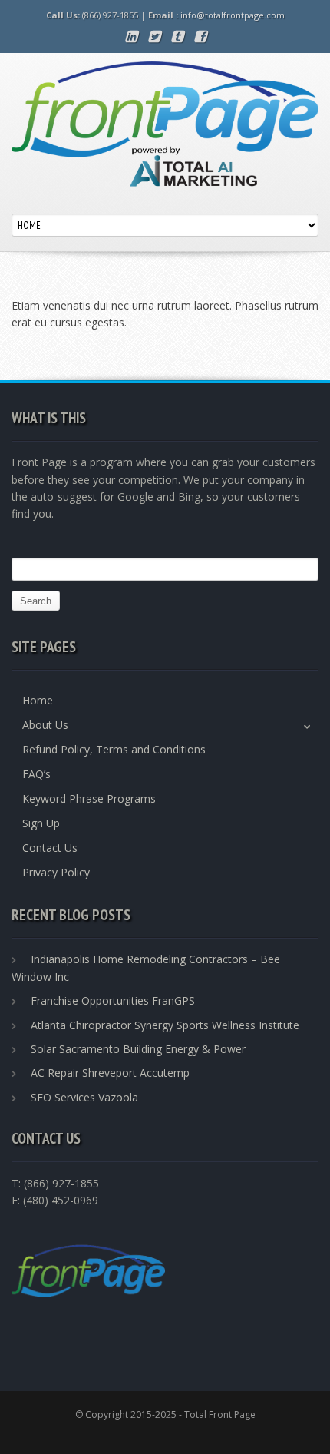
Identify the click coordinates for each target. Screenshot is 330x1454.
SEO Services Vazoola (84, 1097)
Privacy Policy (56, 872)
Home (37, 700)
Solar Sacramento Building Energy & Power (138, 1049)
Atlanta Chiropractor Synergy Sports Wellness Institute (165, 1025)
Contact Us (50, 847)
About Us (45, 724)
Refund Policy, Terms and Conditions (114, 749)
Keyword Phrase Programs (89, 798)
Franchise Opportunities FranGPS (113, 1000)
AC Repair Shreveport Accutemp (110, 1072)
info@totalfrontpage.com (232, 15)
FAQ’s (36, 774)
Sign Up (41, 823)
